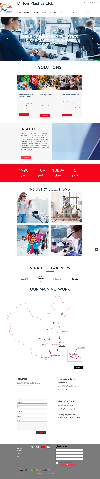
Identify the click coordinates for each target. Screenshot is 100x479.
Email (18, 406)
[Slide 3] (51, 58)
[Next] (92, 39)
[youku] (37, 447)
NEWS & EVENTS (21, 456)
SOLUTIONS (20, 451)
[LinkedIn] (48, 447)
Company (19, 411)
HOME (18, 445)
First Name (19, 398)
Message (19, 420)
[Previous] (7, 39)
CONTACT (19, 459)
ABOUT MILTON (20, 448)
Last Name (19, 402)
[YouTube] (43, 447)
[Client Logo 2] (41, 279)
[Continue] (77, 400)
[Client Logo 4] (75, 279)
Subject (19, 416)
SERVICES (19, 453)
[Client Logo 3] (57, 279)
